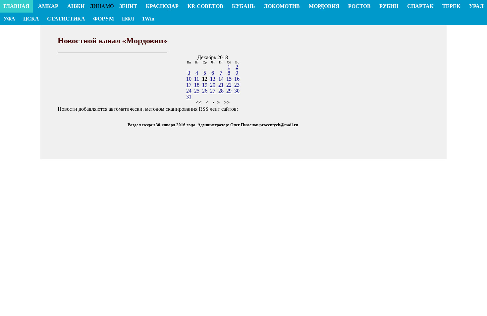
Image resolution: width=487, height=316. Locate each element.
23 (237, 85)
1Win (148, 18)
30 (237, 91)
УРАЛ (476, 6)
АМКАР (48, 6)
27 (212, 91)
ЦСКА (31, 18)
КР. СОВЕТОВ (205, 6)
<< (199, 102)
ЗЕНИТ (128, 6)
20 (212, 85)
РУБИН (388, 6)
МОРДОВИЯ (324, 6)
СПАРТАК (420, 6)
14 (221, 79)
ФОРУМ (103, 18)
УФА (9, 18)
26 (204, 91)
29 (229, 91)
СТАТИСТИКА (66, 18)
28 (221, 91)
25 (196, 91)
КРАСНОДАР (162, 6)
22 (229, 85)
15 (229, 79)
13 (212, 79)
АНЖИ (75, 6)
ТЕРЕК (451, 6)
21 (221, 85)
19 (204, 85)
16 (237, 79)
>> (227, 102)
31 (188, 96)
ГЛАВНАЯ (16, 6)
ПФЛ (128, 18)
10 (188, 79)
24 (188, 91)
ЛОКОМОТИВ (282, 6)
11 (196, 79)
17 (188, 85)
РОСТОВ (359, 6)
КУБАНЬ (243, 6)
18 (196, 85)
